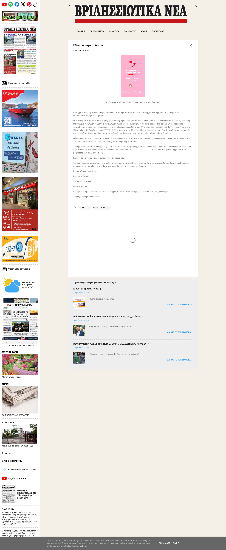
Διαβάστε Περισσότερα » (179, 305)
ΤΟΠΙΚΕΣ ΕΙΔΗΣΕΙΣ (101, 208)
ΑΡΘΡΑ (143, 31)
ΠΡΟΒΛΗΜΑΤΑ (97, 31)
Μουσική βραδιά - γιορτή (87, 288)
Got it (176, 543)
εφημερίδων (22, 345)
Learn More (164, 543)
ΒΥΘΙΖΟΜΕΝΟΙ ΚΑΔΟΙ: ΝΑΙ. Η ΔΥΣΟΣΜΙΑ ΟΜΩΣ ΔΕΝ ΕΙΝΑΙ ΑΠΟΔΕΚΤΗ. (111, 343)
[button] (190, 46)
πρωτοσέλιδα (12, 345)
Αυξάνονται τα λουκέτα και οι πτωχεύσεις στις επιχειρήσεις (107, 316)
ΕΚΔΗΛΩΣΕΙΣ (130, 31)
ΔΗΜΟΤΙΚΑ (114, 31)
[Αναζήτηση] (196, 7)
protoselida (30, 345)
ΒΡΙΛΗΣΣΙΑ (85, 208)
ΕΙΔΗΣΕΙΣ (81, 31)
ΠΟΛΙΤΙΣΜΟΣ (158, 31)
